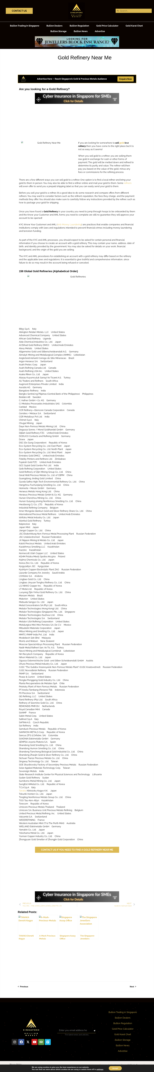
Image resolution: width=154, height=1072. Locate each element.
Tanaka (22, 790)
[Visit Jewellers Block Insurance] (77, 46)
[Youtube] (35, 1042)
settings (99, 1069)
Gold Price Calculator (107, 25)
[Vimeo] (48, 1042)
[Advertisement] (77, 121)
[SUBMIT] (92, 1030)
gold (121, 143)
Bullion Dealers (54, 25)
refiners (128, 183)
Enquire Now (125, 79)
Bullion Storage (58, 31)
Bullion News (81, 31)
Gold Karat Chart (134, 25)
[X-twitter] (28, 1042)
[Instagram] (15, 1042)
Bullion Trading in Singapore (24, 25)
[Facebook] (21, 1042)
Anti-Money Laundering (69, 224)
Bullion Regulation (79, 25)
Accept (115, 1068)
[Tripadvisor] (41, 1042)
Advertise (100, 31)
